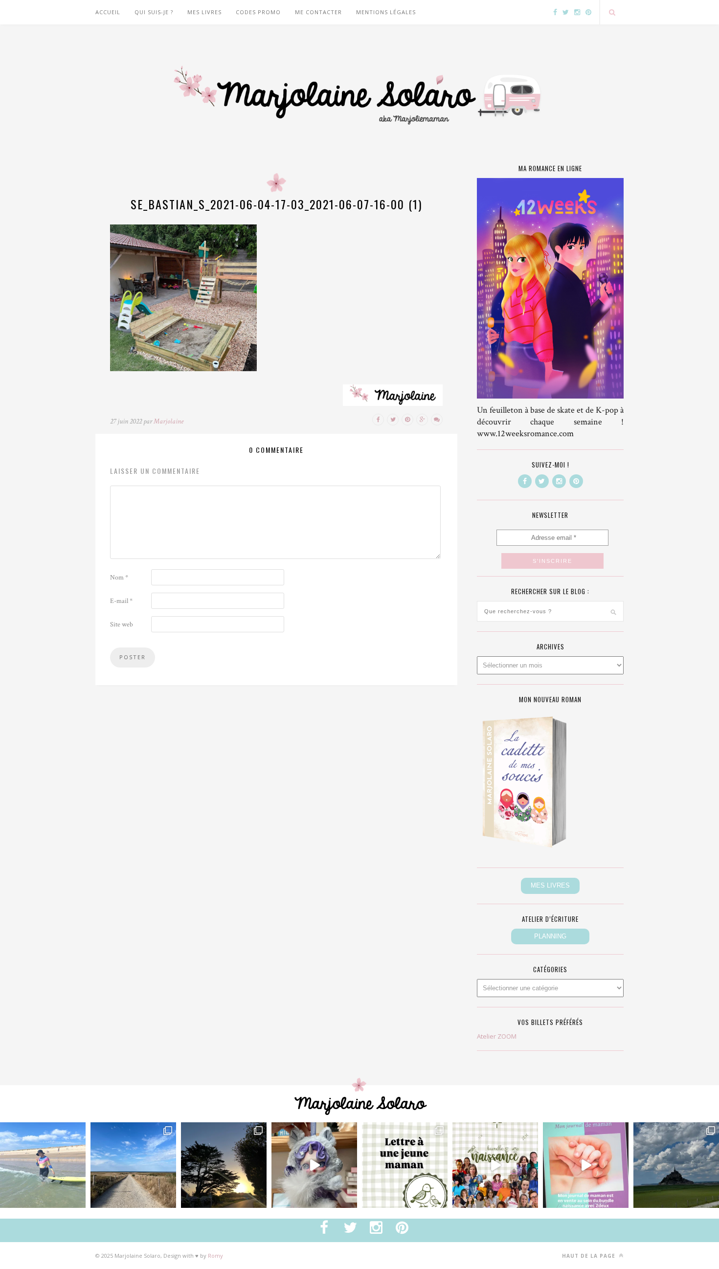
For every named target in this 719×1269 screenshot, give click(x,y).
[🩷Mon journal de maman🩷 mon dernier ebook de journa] (586, 1165)
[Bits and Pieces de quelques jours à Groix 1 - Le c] (224, 1165)
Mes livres (204, 12)
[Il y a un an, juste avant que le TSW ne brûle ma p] (43, 1165)
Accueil (107, 12)
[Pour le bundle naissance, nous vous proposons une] (405, 1165)
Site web (121, 624)
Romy (215, 1255)
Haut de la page (589, 1255)
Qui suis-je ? (154, 12)
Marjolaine (168, 421)
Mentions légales (386, 12)
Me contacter (318, 12)
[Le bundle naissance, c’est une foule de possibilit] (495, 1165)
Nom (119, 577)
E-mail (121, 601)
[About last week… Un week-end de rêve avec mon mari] (676, 1165)
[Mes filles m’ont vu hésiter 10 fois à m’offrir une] (314, 1165)
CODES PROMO (258, 12)
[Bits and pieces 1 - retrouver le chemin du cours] (133, 1165)
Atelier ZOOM (497, 1036)
